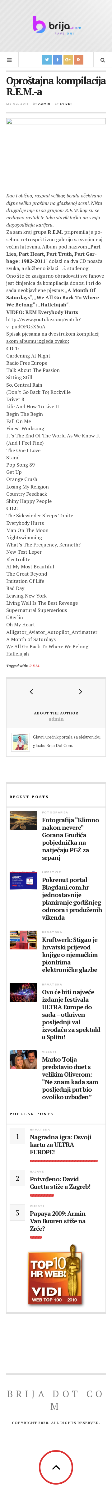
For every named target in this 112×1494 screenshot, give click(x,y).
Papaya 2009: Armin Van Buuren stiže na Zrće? (58, 1221)
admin (44, 103)
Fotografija (55, 812)
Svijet (66, 103)
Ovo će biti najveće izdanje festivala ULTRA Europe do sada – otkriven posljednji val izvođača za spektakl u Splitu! (71, 1014)
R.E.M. (34, 665)
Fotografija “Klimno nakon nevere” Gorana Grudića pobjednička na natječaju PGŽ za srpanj (70, 838)
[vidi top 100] (56, 1276)
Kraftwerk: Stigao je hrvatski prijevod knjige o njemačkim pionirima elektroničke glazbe (70, 955)
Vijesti (49, 1051)
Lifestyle (51, 872)
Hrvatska (52, 932)
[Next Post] (80, 691)
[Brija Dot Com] (56, 25)
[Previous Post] (31, 691)
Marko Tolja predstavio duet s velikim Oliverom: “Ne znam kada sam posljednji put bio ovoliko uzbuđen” (70, 1078)
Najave (37, 1171)
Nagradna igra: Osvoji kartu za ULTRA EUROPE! (60, 1144)
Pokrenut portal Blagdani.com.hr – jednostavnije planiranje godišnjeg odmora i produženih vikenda (72, 898)
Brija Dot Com (56, 1400)
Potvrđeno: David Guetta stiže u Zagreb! (60, 1182)
